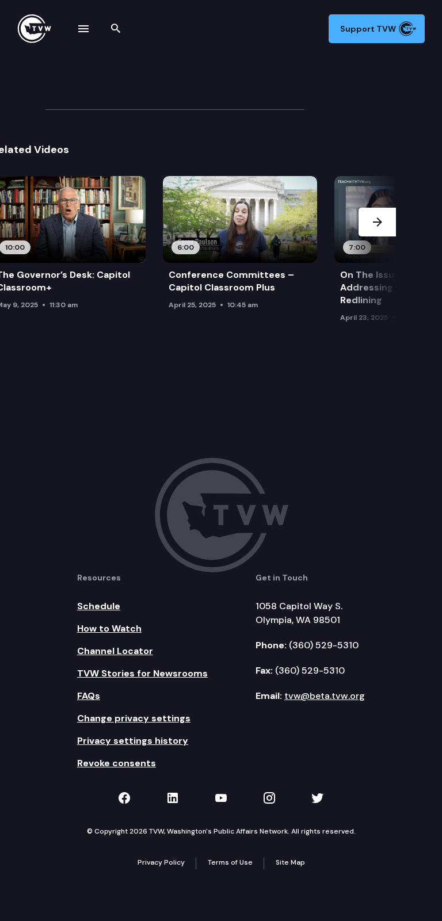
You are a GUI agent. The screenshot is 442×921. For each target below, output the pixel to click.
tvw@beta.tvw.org (324, 696)
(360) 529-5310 (324, 645)
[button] (377, 252)
